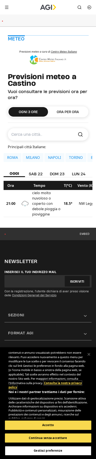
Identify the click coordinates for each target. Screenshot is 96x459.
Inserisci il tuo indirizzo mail (30, 272)
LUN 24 (79, 174)
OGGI (14, 173)
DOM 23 (57, 174)
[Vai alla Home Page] (48, 7)
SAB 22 (36, 174)
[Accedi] (89, 7)
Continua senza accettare (48, 438)
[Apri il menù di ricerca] (79, 7)
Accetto (48, 425)
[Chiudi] (89, 354)
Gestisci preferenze (48, 451)
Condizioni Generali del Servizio (34, 295)
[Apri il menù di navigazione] (6, 7)
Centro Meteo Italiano (64, 52)
